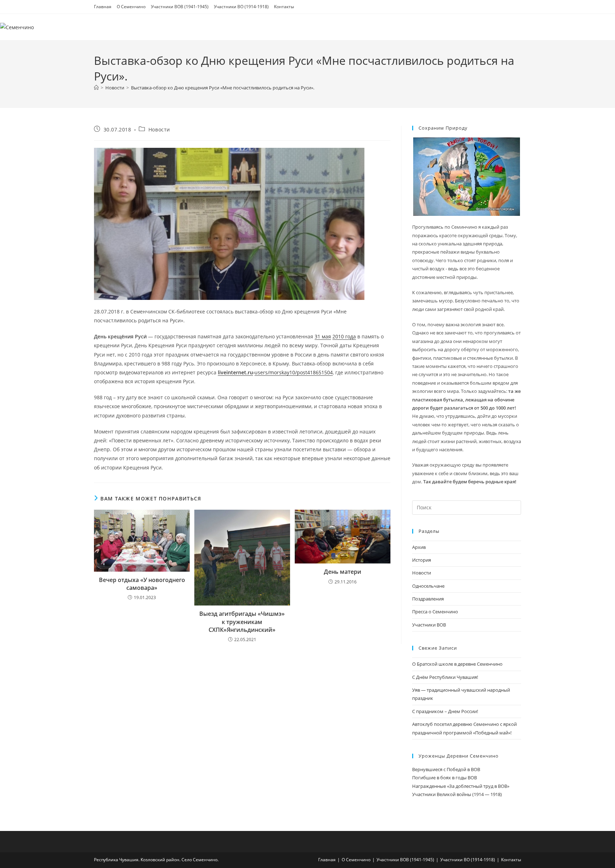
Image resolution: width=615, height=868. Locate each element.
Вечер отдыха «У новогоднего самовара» (142, 584)
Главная (102, 7)
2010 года (344, 336)
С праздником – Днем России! (445, 711)
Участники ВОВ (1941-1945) (180, 7)
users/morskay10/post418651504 (293, 372)
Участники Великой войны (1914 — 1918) (457, 794)
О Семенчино (131, 7)
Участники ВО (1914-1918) (241, 7)
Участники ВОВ (429, 625)
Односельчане (428, 586)
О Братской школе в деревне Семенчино (457, 664)
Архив (419, 547)
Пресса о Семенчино (435, 611)
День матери (342, 572)
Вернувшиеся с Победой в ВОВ (446, 769)
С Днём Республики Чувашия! (445, 677)
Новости (159, 129)
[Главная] (96, 87)
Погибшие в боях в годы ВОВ (444, 777)
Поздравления (428, 599)
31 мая (323, 336)
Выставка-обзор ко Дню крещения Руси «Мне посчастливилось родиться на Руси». (222, 87)
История (421, 560)
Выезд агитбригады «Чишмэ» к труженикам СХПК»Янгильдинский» (242, 622)
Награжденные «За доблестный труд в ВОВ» (460, 786)
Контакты (284, 7)
